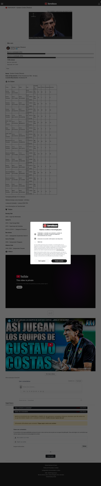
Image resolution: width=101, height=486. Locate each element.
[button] (50, 242)
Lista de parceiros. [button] (60, 249)
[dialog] (50, 243)
